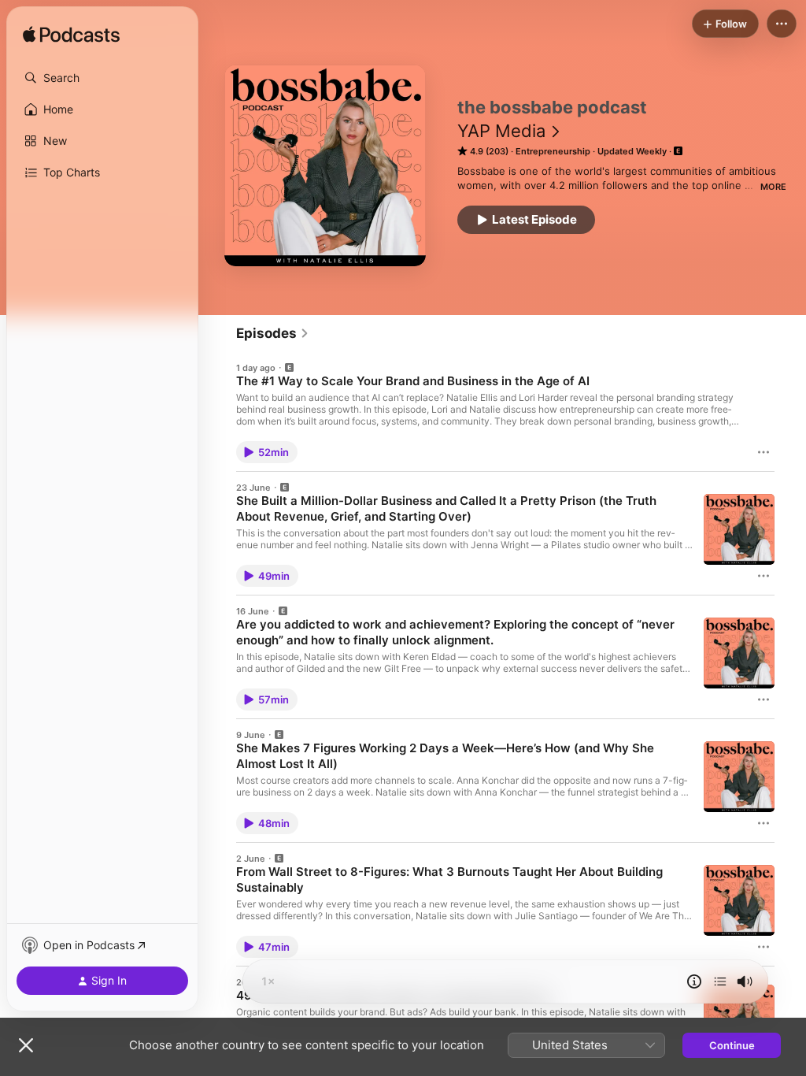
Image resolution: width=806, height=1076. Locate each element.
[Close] (26, 1045)
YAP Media (501, 131)
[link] (272, 333)
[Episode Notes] (694, 981)
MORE (773, 186)
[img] (71, 35)
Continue (732, 1045)
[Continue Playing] (720, 981)
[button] (102, 78)
